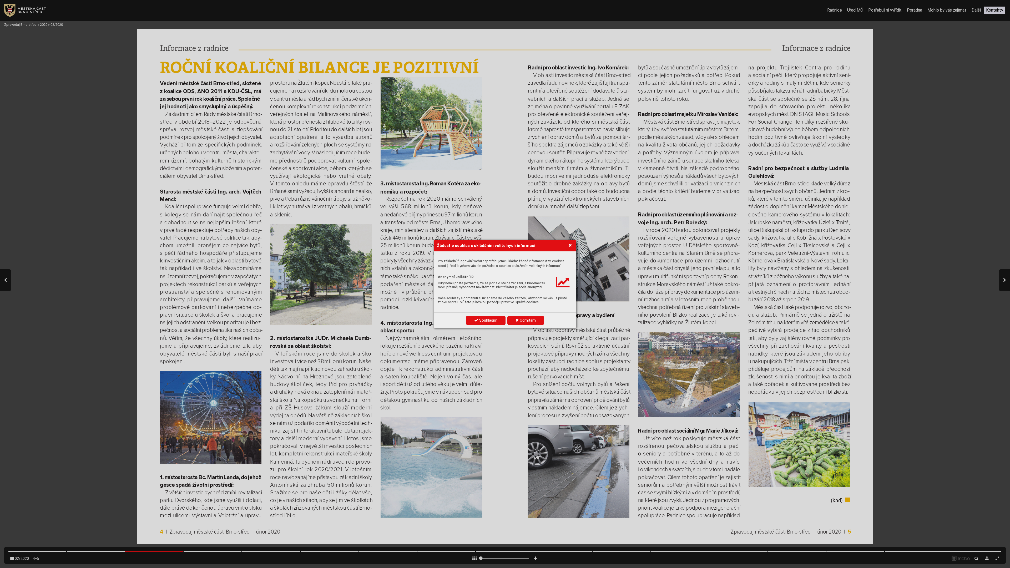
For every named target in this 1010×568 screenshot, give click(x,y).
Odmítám (527, 320)
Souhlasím (487, 320)
